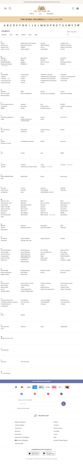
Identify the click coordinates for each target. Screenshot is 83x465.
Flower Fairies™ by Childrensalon (26, 120)
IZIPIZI (62, 153)
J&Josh (3, 165)
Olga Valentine (25, 238)
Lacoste (3, 188)
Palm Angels (5, 252)
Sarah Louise (5, 283)
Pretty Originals (65, 256)
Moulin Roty (64, 211)
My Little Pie (64, 215)
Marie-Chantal (5, 209)
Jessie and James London (29, 167)
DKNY (22, 91)
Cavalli (23, 80)
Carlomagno (25, 74)
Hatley (3, 141)
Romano (63, 272)
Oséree (63, 238)
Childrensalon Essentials (48, 76)
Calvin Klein (4, 74)
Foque (42, 117)
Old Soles (4, 240)
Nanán (3, 227)
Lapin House (4, 190)
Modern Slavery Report (60, 440)
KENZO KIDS (24, 176)
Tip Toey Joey (25, 302)
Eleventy (23, 104)
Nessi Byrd (44, 226)
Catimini (23, 76)
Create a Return (19, 425)
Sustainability (19, 443)
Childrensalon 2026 (39, 459)
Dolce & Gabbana (26, 93)
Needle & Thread (26, 227)
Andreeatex (44, 49)
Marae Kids (4, 205)
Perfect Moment (25, 254)
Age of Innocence (26, 45)
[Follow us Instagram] (35, 394)
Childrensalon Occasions (48, 80)
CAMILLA (3, 76)
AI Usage (56, 431)
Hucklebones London (27, 141)
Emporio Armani (46, 108)
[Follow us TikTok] (61, 394)
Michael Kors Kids (26, 205)
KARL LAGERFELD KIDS (7, 176)
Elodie (22, 108)
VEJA (2, 328)
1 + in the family (5, 373)
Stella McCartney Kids (47, 289)
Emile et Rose (45, 106)
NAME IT (3, 226)
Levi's (22, 192)
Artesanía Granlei (66, 45)
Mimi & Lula (24, 209)
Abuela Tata (4, 47)
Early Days (4, 106)
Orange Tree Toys (26, 240)
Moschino (64, 209)
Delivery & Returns (20, 422)
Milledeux (23, 207)
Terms (55, 434)
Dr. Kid (62, 91)
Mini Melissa (24, 213)
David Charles (5, 93)
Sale (40, 14)
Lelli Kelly (23, 190)
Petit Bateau (24, 259)
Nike (62, 226)
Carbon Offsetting (21, 440)
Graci (42, 131)
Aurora (63, 49)
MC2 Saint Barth (6, 215)
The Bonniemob (6, 304)
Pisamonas (44, 258)
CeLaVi (23, 82)
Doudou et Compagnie (48, 93)
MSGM (62, 213)
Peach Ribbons (25, 252)
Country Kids (64, 78)
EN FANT (63, 104)
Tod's (22, 304)
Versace (23, 326)
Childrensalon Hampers (48, 78)
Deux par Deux (5, 95)
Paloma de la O (5, 254)
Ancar (42, 47)
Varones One (5, 326)
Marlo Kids (4, 211)
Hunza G (63, 141)
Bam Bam (4, 60)
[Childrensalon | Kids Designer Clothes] (41, 7)
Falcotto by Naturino (7, 117)
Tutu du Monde (65, 302)
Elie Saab (23, 106)
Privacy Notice (58, 428)
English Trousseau (66, 106)
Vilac (42, 326)
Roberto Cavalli (45, 270)
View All (4, 35)
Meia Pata (24, 201)
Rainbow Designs (6, 272)
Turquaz (43, 304)
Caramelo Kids (5, 83)
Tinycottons (24, 300)
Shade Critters (5, 291)
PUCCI (62, 258)
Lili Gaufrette (44, 190)
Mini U (42, 201)
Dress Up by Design (66, 93)
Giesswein (24, 130)
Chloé (42, 82)
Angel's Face (64, 43)
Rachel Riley (4, 270)
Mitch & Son (44, 213)
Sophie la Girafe (45, 283)
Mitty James (48, 215)
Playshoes (44, 260)
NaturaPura (4, 229)
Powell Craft (64, 254)
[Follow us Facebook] (21, 394)
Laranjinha (4, 192)
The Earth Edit (43, 416)
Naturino (23, 226)
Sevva (3, 289)
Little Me (63, 188)
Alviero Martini (25, 49)
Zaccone (3, 362)
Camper (5, 78)
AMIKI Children (45, 45)
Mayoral (3, 213)
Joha (42, 165)
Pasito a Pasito (5, 258)
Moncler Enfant (65, 203)
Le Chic (23, 188)
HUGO (42, 141)
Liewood (43, 188)
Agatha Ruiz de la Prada (28, 43)
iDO (2, 153)
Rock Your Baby (65, 270)
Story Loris (64, 285)
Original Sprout (45, 238)
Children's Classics (47, 74)
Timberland (4, 306)
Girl (17, 35)
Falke (2, 119)
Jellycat (23, 165)
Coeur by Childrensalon (68, 76)
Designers (50, 14)
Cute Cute (64, 80)
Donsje (43, 91)
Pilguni (43, 254)
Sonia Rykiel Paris (26, 289)
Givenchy (24, 131)
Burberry (63, 64)
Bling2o (43, 60)
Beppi (22, 60)
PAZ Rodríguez (25, 250)
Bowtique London (66, 62)
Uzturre (23, 315)
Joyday (46, 167)
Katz (2, 178)
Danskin (3, 91)
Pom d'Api (64, 252)
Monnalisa (64, 205)
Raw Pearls (24, 272)
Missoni (43, 211)
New (36, 35)
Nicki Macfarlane (46, 227)
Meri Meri (23, 203)
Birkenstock (44, 58)
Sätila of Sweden (66, 289)
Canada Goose (6, 81)
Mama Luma (5, 201)
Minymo (43, 207)
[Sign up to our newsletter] (63, 403)
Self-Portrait (4, 285)
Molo (62, 201)
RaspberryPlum (25, 270)
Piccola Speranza (46, 252)
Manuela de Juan (6, 203)
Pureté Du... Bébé (65, 260)
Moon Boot (64, 207)
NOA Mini (63, 227)
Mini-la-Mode (45, 203)
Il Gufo (23, 153)
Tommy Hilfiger (45, 300)
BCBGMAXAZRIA (5, 62)
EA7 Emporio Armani (7, 104)
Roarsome (24, 274)
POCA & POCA (65, 250)
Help (55, 437)
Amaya (43, 43)
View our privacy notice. (23, 408)
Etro (62, 108)
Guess (62, 130)
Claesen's (64, 74)
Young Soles (5, 350)
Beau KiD (23, 58)
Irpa (42, 153)
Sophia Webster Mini (27, 291)
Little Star (63, 190)
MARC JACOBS (5, 207)
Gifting (56, 422)
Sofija (22, 287)
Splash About (45, 287)
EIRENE (3, 108)
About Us (17, 431)
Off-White (4, 238)
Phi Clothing (44, 250)
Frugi (42, 119)
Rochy (43, 272)
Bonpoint (63, 58)
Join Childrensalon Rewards (41, 381)
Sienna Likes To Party (27, 283)
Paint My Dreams (6, 250)
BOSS (62, 60)
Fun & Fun (64, 117)
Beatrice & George (6, 64)
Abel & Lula (4, 45)
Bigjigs (23, 62)
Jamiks (3, 167)
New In (32, 14)
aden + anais (5, 49)
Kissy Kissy (64, 176)
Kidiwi (42, 176)
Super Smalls (65, 287)
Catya (23, 78)
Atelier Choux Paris (66, 47)
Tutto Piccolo (64, 300)
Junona (66, 165)
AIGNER (23, 47)
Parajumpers (5, 256)
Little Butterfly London (47, 192)
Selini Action (4, 287)
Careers (56, 425)
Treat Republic (45, 302)
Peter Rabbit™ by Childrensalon (26, 256)
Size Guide (18, 434)
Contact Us (18, 428)
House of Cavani (6, 143)
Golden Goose (45, 130)
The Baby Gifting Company (9, 302)
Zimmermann (25, 362)
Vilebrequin (64, 326)
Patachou (4, 260)
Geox (2, 131)
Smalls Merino (25, 285)
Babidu (3, 58)
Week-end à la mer (7, 338)
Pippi (42, 256)
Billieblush (24, 64)
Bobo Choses (45, 62)
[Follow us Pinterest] (48, 394)
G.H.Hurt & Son (5, 130)
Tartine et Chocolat (7, 300)
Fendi (22, 117)
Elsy (42, 104)
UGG (2, 315)
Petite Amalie (25, 261)
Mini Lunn (23, 211)
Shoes (23, 35)
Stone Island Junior (66, 283)
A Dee (2, 43)
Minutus (43, 205)
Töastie (63, 304)
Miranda (43, 209)
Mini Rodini (24, 215)
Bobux (42, 64)
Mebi (2, 217)
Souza (43, 285)
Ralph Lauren (5, 274)
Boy (11, 35)
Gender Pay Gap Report (22, 437)
